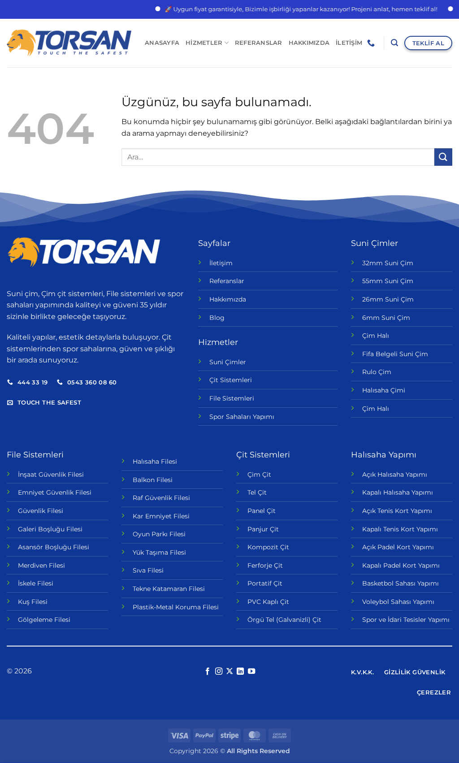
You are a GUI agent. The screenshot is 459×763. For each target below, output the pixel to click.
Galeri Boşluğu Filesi (50, 529)
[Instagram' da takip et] (218, 672)
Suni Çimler (227, 362)
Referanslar (258, 42)
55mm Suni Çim (387, 281)
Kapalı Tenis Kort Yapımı (400, 529)
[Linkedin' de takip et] (240, 672)
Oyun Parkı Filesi (159, 534)
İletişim (349, 42)
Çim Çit (259, 474)
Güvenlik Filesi (40, 511)
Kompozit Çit (268, 547)
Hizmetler (204, 42)
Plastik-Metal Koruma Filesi (176, 607)
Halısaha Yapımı (383, 455)
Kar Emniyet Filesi (161, 516)
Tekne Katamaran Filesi (169, 589)
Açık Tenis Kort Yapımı (397, 511)
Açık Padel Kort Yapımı (398, 547)
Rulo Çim (376, 372)
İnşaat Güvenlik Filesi (51, 474)
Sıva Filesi (148, 570)
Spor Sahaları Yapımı (241, 417)
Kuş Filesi (33, 602)
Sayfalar (214, 243)
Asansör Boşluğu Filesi (53, 547)
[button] (394, 43)
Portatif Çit (264, 583)
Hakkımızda (309, 42)
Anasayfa (162, 42)
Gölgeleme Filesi (44, 620)
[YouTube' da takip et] (251, 672)
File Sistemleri (231, 398)
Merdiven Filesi (41, 565)
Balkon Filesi (153, 480)
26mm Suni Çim (388, 299)
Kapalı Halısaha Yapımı (397, 492)
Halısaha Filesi (155, 461)
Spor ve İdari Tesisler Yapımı (406, 620)
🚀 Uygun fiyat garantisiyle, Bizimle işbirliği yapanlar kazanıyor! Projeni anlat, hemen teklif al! (292, 9)
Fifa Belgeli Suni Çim (395, 354)
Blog (217, 318)
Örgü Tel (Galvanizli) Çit (284, 620)
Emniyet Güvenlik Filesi (54, 492)
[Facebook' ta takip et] (207, 672)
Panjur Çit (263, 529)
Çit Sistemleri (230, 380)
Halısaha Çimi (383, 390)
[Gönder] (443, 157)
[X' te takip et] (229, 672)
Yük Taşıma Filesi (159, 552)
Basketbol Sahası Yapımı (400, 583)
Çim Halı (375, 336)
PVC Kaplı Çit (268, 602)
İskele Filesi (35, 583)
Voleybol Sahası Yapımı (398, 602)
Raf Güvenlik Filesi (161, 498)
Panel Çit (261, 511)
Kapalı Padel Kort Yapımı (401, 565)
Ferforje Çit (265, 565)
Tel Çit (257, 492)
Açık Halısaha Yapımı (394, 474)
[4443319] (372, 43)
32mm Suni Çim (387, 263)
